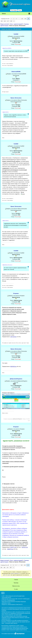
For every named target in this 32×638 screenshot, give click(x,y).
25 (1, 21)
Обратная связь (16, 586)
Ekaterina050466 (16, 71)
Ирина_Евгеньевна (16, 98)
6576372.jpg (25, 547)
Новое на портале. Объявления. (17, 25)
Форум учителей (4, 24)
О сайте (16, 589)
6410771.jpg (13, 547)
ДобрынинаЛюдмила (16, 378)
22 (22, 18)
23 (25, 18)
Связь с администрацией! (16, 24)
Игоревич (16, 293)
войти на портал (6, 575)
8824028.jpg (13, 366)
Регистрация (14, 10)
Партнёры (16, 582)
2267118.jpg (13, 336)
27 (8, 21)
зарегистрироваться (15, 573)
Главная (16, 579)
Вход (20, 10)
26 (4, 21)
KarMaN (16, 34)
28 (11, 21)
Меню (4, 13)
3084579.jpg (10, 549)
